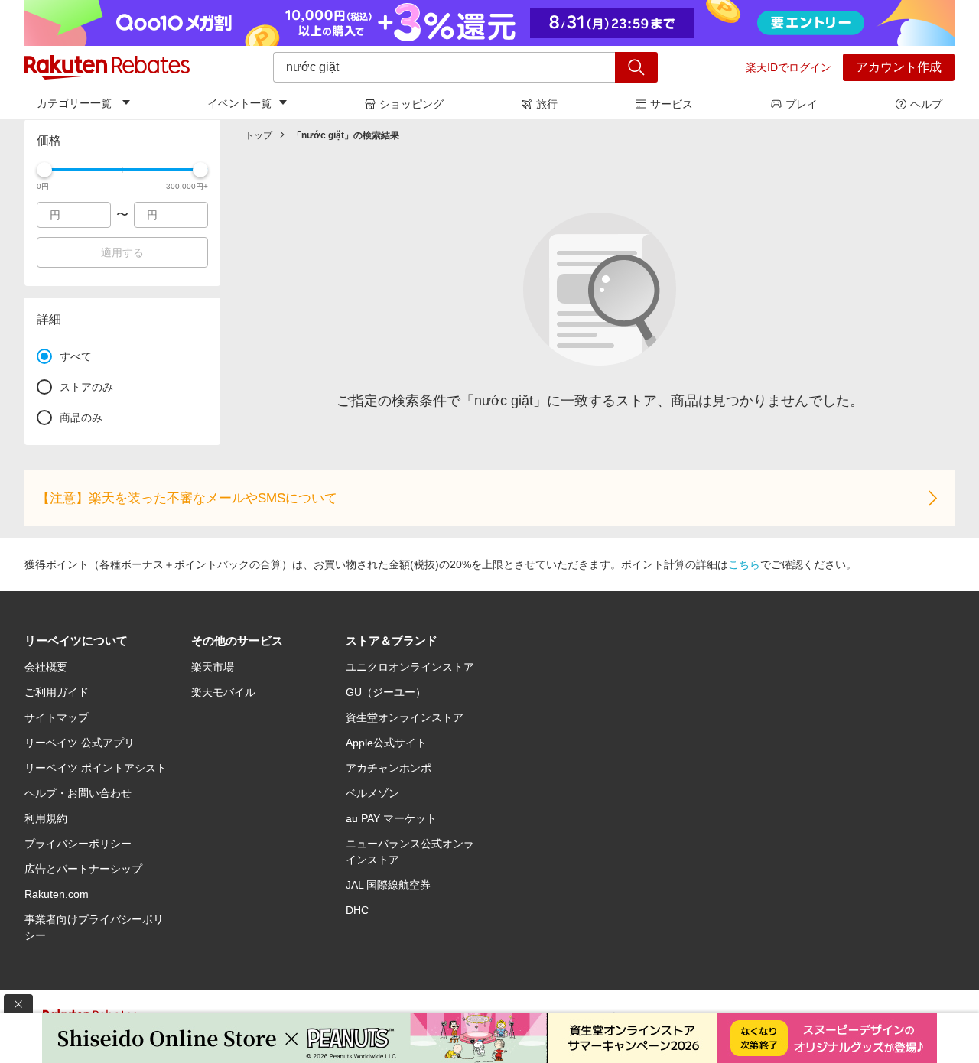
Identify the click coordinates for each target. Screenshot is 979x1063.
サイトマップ (56, 717)
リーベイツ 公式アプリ (79, 742)
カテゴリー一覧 (74, 103)
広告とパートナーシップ (83, 869)
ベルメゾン (372, 793)
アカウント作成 (899, 66)
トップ (258, 135)
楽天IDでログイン (788, 67)
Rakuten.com (56, 894)
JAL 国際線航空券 (388, 885)
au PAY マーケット (391, 818)
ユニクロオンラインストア (410, 667)
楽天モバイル (223, 692)
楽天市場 (212, 667)
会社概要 (45, 667)
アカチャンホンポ (388, 768)
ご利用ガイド (56, 692)
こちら (744, 564)
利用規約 (45, 818)
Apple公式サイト (386, 742)
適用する (122, 252)
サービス (671, 104)
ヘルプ (926, 104)
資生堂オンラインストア (404, 717)
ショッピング (411, 104)
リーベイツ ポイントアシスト (95, 768)
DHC (357, 910)
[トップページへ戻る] (107, 67)
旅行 (547, 104)
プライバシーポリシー (78, 843)
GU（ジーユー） (386, 692)
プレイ (801, 104)
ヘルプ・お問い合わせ (78, 793)
